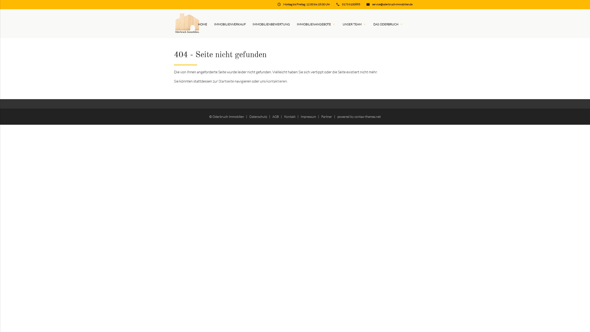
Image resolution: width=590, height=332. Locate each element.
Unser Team (354, 24)
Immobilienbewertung (271, 24)
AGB (275, 117)
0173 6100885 (351, 4)
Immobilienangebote (316, 24)
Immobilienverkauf (230, 24)
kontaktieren (276, 81)
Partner (326, 117)
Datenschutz (258, 117)
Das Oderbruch (388, 24)
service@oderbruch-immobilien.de (392, 4)
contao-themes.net (367, 117)
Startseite (226, 81)
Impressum (308, 117)
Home (202, 24)
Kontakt (289, 117)
